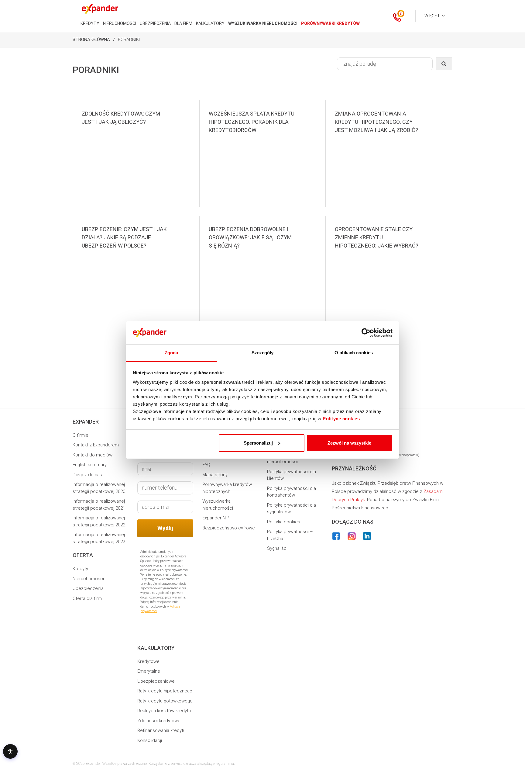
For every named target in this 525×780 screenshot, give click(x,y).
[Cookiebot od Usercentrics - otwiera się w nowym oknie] (366, 332)
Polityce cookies (341, 418)
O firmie (80, 435)
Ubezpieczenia (88, 588)
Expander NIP (215, 518)
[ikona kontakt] (397, 16)
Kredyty (80, 568)
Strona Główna (91, 39)
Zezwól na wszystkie (349, 442)
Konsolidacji (149, 740)
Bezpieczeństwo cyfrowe (228, 528)
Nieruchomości (88, 578)
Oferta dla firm (87, 598)
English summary (90, 464)
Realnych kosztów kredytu (164, 710)
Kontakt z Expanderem (96, 445)
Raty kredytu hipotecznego (164, 691)
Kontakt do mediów (92, 455)
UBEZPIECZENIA (155, 23)
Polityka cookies (283, 522)
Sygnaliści (277, 548)
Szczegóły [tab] (263, 352)
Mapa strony (215, 474)
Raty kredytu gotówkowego (165, 701)
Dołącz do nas (87, 474)
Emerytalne (148, 671)
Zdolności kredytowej (159, 720)
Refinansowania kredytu (161, 730)
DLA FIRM (183, 23)
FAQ (206, 464)
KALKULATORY (210, 23)
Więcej (431, 15)
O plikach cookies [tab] (354, 352)
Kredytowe (148, 661)
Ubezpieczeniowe (156, 681)
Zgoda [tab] (171, 352)
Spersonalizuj (258, 442)
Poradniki (129, 39)
